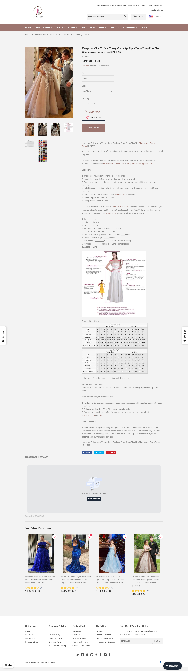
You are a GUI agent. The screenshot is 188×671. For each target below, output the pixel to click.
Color (84, 86)
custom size (111, 213)
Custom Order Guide (81, 645)
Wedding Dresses (66, 27)
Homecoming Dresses (93, 27)
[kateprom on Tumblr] (100, 655)
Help (144, 27)
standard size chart (119, 207)
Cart (140, 16)
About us (29, 635)
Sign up (160, 10)
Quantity (85, 98)
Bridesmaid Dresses (104, 638)
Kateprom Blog (31, 642)
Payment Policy (55, 638)
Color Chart (77, 631)
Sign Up (157, 641)
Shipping (85, 66)
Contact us (30, 638)
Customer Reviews (80, 642)
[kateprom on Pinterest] (87, 655)
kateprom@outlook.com (113, 164)
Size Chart (76, 635)
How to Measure (79, 638)
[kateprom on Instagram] (91, 655)
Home (28, 27)
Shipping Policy (55, 642)
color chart (119, 194)
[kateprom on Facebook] (82, 655)
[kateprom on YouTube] (105, 655)
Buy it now (93, 127)
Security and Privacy (57, 645)
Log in (153, 10)
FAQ (101, 415)
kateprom (35, 662)
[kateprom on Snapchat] (96, 655)
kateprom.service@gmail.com (139, 164)
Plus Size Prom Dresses (44, 34)
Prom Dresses (43, 27)
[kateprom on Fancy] (109, 655)
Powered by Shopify (49, 662)
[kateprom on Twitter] (77, 655)
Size (83, 73)
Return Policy (89, 415)
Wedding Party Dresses (123, 27)
